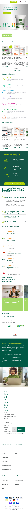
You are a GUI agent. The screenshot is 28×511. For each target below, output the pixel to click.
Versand (17, 484)
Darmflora (9, 77)
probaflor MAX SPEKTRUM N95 (7, 58)
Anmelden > (21, 429)
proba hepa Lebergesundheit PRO (19, 139)
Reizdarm (9, 84)
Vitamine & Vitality (12, 109)
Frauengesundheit (12, 103)
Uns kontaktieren (19, 480)
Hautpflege (10, 96)
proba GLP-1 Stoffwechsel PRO (18, 59)
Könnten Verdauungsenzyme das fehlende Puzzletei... (12, 301)
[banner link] (14, 17)
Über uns (17, 449)
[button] (2, 1)
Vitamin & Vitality (6, 469)
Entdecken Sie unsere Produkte (14, 183)
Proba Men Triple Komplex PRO (7, 138)
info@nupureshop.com (15, 354)
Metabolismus (11, 115)
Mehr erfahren (7, 35)
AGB (3, 488)
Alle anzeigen (5, 313)
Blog (16, 453)
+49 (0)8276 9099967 (16, 360)
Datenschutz (5, 484)
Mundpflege (10, 90)
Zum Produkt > (5, 66)
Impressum (5, 480)
